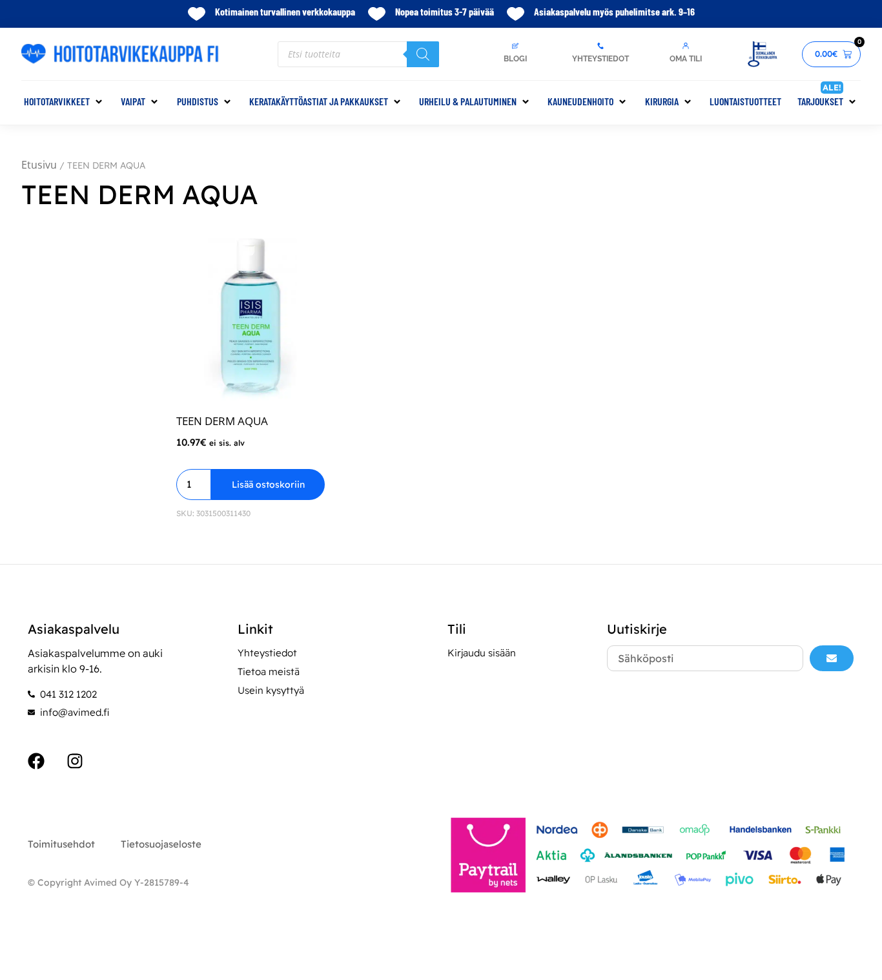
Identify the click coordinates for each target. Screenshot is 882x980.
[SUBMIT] (832, 658)
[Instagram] (75, 761)
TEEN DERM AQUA (222, 420)
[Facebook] (36, 761)
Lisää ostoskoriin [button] (268, 484)
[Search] (423, 54)
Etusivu (39, 165)
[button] (64, 101)
